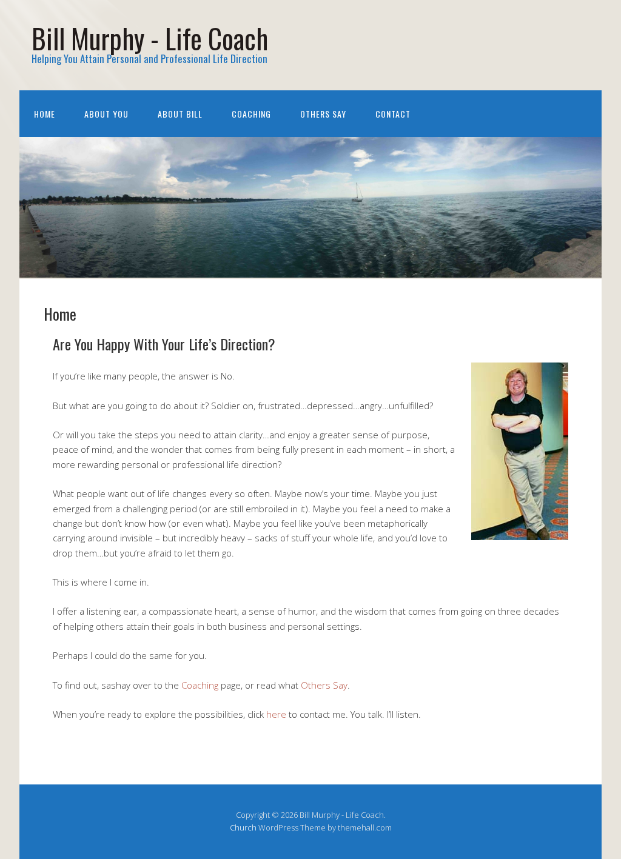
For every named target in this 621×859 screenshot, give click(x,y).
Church (243, 827)
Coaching (251, 113)
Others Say (323, 113)
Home (44, 113)
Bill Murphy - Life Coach (150, 38)
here (276, 714)
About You (106, 113)
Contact (393, 113)
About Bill (180, 113)
